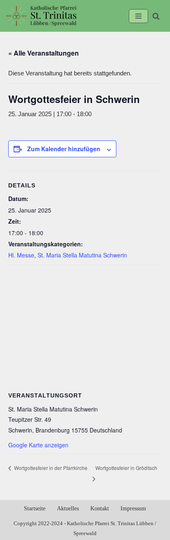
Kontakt (99, 508)
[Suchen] (156, 16)
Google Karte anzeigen (38, 445)
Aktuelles (68, 508)
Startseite (34, 508)
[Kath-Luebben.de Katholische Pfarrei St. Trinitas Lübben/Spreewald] (41, 16)
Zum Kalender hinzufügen (63, 149)
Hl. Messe (21, 255)
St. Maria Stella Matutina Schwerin (82, 255)
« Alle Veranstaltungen (43, 53)
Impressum (133, 508)
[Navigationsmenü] (138, 16)
